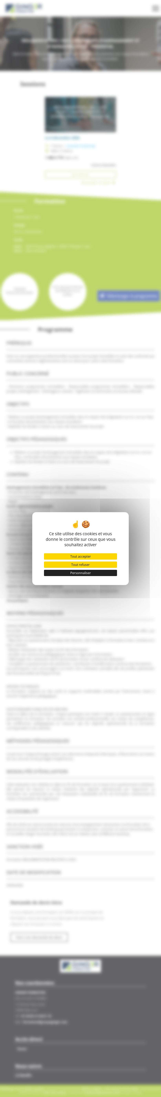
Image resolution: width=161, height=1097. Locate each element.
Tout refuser (80, 565)
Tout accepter (80, 556)
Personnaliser (80, 573)
